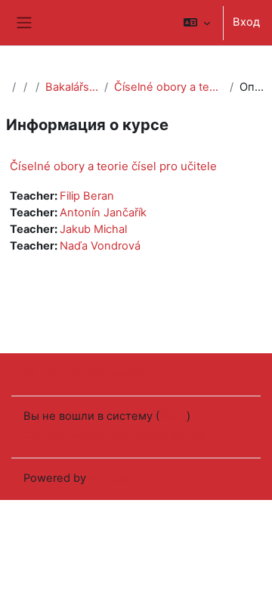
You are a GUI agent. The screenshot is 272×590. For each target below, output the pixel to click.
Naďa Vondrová (100, 246)
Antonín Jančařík (103, 212)
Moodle (108, 478)
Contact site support (96, 373)
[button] (197, 22)
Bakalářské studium (71, 87)
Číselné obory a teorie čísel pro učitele (168, 87)
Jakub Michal (93, 229)
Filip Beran (87, 196)
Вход (246, 22)
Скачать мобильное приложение (114, 435)
